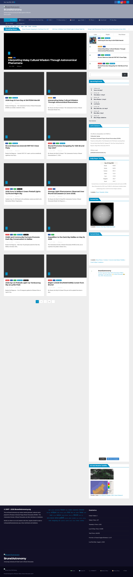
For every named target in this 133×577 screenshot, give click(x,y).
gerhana (65, 512)
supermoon (63, 520)
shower (80, 518)
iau (72, 512)
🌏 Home (13, 20)
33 (49, 301)
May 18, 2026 (10, 242)
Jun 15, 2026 (9, 196)
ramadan (74, 518)
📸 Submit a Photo (104, 570)
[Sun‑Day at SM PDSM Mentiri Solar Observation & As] (109, 399)
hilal (68, 512)
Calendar (105, 260)
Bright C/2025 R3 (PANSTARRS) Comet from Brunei (66, 284)
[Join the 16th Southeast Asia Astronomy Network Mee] (96, 436)
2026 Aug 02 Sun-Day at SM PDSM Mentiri (22, 100)
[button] (128, 21)
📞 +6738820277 (92, 570)
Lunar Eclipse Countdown (97, 262)
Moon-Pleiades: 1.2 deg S (100, 99)
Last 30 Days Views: (94, 529)
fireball (61, 512)
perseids (66, 518)
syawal (67, 520)
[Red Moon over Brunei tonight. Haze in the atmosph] (96, 298)
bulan (67, 509)
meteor (59, 515)
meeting (54, 515)
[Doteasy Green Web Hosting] (10, 570)
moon (15, 26)
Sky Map (103, 226)
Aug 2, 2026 (9, 103)
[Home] (6, 20)
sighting (84, 518)
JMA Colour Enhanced (117, 495)
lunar (26, 26)
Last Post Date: (93, 542)
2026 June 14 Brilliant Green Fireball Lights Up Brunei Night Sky (22, 192)
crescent (81, 510)
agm (49, 509)
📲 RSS (125, 570)
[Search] (125, 75)
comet (70, 510)
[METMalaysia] (102, 487)
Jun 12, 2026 (52, 196)
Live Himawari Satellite (105, 495)
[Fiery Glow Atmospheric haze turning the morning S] (96, 340)
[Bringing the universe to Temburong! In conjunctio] (122, 343)
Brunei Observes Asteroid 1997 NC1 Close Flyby (22, 147)
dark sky (48, 512)
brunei (29, 26)
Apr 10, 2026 (52, 287)
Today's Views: (93, 520)
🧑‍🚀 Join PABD (9, 23)
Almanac (98, 226)
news (19, 26)
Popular (108, 34)
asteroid (52, 509)
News (14, 57)
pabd (12, 26)
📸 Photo (91, 20)
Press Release (121, 34)
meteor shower (65, 515)
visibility (82, 520)
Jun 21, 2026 (52, 150)
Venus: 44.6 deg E (98, 90)
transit (70, 520)
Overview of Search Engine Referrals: (98, 537)
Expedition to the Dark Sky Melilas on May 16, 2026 (66, 238)
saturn (77, 518)
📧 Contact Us (82, 570)
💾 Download (102, 20)
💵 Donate (73, 570)
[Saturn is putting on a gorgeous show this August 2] (96, 397)
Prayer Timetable (100, 192)
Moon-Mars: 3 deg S (98, 113)
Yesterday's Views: (94, 524)
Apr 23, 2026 (9, 287)
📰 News (21, 20)
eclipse (22, 26)
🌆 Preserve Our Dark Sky (36, 20)
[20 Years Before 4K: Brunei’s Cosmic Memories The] (122, 439)
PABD (107, 63)
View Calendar (92, 121)
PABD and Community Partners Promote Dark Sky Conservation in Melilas (22, 238)
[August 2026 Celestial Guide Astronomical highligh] (122, 386)
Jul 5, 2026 (11, 66)
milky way (71, 515)
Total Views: (92, 533)
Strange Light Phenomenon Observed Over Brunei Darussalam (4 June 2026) (66, 192)
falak (58, 512)
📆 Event (72, 20)
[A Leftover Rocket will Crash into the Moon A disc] (109, 440)
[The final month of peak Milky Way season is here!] (109, 349)
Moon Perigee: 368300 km (100, 117)
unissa (74, 520)
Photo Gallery (112, 63)
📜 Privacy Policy (116, 570)
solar (50, 520)
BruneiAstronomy (13, 9)
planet (70, 518)
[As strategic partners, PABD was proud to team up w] (122, 299)
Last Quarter (97, 104)
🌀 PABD (49, 20)
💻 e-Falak (81, 20)
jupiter (77, 512)
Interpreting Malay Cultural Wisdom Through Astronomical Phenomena (42, 62)
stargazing (55, 520)
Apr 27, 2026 (52, 242)
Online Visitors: (93, 515)
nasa (80, 515)
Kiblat (106, 192)
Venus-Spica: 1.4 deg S (99, 95)
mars (51, 515)
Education (10, 57)
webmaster (19, 66)
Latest (95, 34)
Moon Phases (99, 260)
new (82, 515)
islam (74, 512)
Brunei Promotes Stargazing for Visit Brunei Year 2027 (66, 147)
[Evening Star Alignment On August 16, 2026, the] (109, 301)
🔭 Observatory (61, 20)
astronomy (57, 509)
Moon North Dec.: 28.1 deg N (100, 108)
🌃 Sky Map (113, 20)
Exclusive (99, 63)
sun (59, 520)
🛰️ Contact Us (20, 23)
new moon (34, 26)
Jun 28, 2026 (9, 150)
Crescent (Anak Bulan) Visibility (117, 260)
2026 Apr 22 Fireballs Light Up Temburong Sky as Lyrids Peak (23, 284)
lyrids (85, 512)
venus (77, 520)
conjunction (75, 509)
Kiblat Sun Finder (111, 226)
